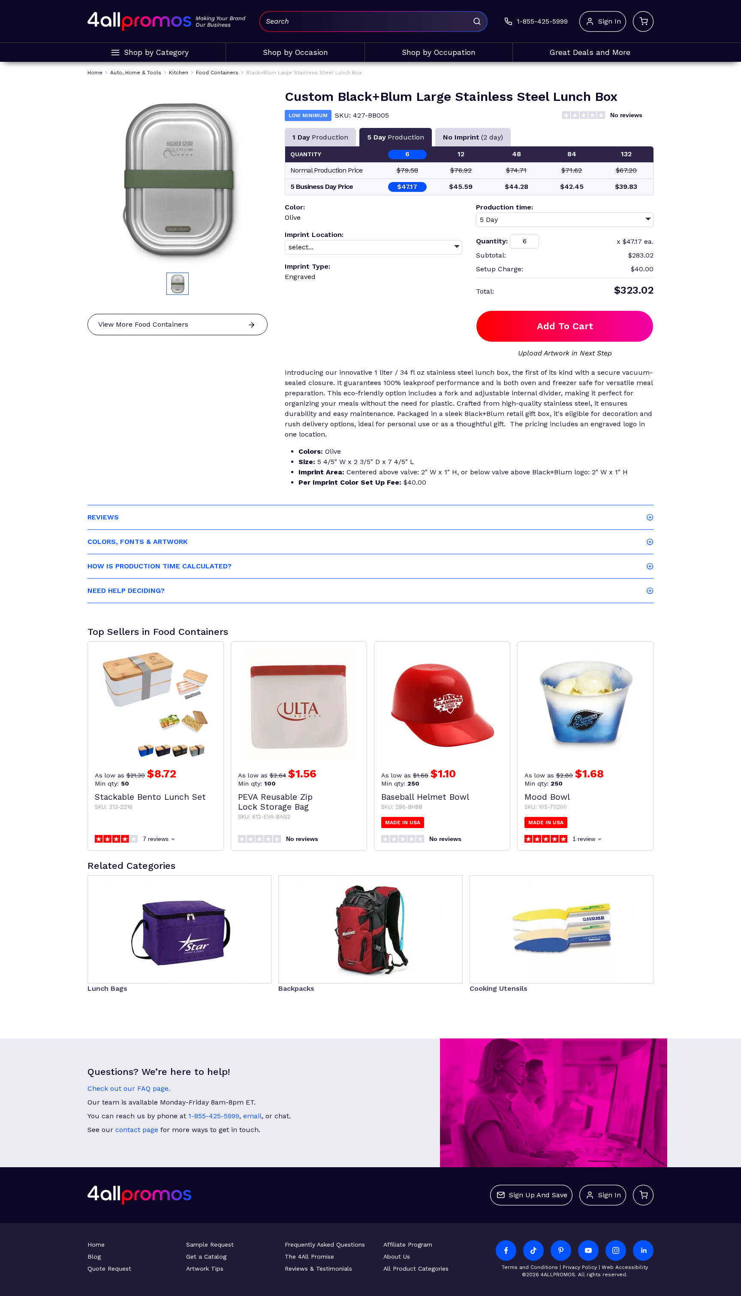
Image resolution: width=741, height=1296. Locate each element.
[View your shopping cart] (643, 21)
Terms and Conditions (530, 1267)
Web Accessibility (625, 1267)
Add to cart (565, 326)
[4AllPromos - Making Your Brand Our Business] (139, 21)
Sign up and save (538, 1195)
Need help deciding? (126, 590)
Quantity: (492, 241)
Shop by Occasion (295, 52)
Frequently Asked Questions (325, 1244)
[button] (177, 284)
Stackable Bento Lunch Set (150, 797)
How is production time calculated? (159, 566)
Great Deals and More (590, 52)
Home (96, 1244)
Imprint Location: (314, 235)
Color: (295, 207)
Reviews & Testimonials (318, 1268)
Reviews (103, 517)
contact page (136, 1130)
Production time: (504, 207)
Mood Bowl (547, 797)
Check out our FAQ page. (128, 1088)
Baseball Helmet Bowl (425, 797)
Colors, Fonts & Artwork (137, 541)
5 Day (395, 137)
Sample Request (210, 1244)
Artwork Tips (204, 1268)
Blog (94, 1256)
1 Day (320, 137)
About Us (396, 1256)
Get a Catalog (206, 1256)
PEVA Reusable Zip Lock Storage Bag (275, 802)
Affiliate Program (407, 1244)
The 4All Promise (309, 1256)
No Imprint (473, 137)
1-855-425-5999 (213, 1116)
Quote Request (109, 1268)
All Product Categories (416, 1268)
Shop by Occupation (439, 52)
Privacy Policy (580, 1267)
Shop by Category (156, 52)
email (252, 1116)
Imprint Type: (307, 266)
